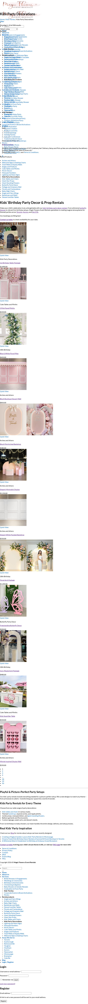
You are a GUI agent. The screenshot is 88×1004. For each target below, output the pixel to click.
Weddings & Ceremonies (11, 49)
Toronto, (20, 212)
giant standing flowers (36, 816)
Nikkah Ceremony (10, 45)
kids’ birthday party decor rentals (55, 208)
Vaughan (7, 946)
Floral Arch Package (7, 580)
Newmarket (8, 952)
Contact (5, 852)
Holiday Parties (9, 135)
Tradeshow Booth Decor (13, 139)
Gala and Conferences (12, 137)
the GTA (35, 212)
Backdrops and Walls (9, 195)
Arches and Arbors (9, 160)
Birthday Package (10, 78)
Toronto (7, 940)
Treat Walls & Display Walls (12, 165)
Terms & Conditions (9, 848)
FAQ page (56, 845)
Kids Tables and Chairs (10, 179)
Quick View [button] (4, 255)
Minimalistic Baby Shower (13, 98)
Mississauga (8, 954)
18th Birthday (9, 72)
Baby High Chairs (8, 191)
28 (3, 779)
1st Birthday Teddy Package (10, 263)
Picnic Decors (7, 171)
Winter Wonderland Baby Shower (16, 102)
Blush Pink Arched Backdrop (10, 444)
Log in (16, 980)
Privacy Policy (7, 850)
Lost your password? (7, 984)
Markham (7, 948)
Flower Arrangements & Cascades (16, 57)
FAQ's (18, 152)
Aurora (25, 212)
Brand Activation (10, 126)
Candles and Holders (11, 65)
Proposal (7, 43)
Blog (3, 118)
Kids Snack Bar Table (7, 716)
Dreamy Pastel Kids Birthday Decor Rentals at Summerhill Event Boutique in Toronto (33, 839)
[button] (2, 21)
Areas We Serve (8, 938)
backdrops (12, 814)
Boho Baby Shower (11, 96)
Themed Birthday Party (12, 114)
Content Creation (10, 129)
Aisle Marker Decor (11, 53)
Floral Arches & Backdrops (14, 59)
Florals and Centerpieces (11, 189)
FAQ (3, 859)
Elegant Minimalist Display (10, 489)
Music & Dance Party (12, 122)
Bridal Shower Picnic (11, 145)
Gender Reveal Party (11, 94)
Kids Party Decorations (11, 177)
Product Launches (10, 131)
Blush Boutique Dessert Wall (10, 399)
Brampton (8, 956)
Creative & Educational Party (14, 118)
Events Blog (6, 856)
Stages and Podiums (9, 167)
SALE (4, 854)
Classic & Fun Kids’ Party (13, 116)
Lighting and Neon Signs (11, 175)
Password (4, 976)
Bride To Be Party (10, 39)
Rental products (8, 897)
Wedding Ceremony (11, 51)
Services (5, 877)
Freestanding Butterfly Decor (11, 625)
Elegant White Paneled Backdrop (12, 535)
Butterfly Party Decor (10, 185)
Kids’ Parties (10, 19)
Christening (8, 84)
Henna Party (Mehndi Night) (14, 47)
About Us (5, 33)
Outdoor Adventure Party (13, 120)
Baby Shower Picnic (11, 147)
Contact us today (6, 220)
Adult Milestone (10, 76)
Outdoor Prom (9, 110)
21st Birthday (9, 74)
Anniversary (8, 80)
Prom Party (8, 108)
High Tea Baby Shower (12, 92)
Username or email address (10, 971)
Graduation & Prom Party (11, 104)
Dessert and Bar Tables (10, 197)
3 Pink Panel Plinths (7, 308)
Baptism (7, 86)
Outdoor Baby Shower (12, 100)
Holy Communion (10, 88)
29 (3, 781)
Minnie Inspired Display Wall (10, 761)
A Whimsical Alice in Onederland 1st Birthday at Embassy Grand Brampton (29, 841)
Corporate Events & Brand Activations (16, 124)
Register (3, 1001)
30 (3, 783)
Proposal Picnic (9, 151)
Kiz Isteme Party (10, 41)
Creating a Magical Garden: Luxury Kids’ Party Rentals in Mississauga (27, 837)
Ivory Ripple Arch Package (9, 671)
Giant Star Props (8, 181)
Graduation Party (10, 106)
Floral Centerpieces (11, 61)
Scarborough (9, 942)
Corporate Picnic (10, 153)
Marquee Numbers (9, 173)
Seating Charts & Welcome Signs (16, 55)
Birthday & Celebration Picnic (15, 149)
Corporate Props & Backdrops (15, 141)
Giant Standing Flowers (10, 183)
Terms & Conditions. (31, 152)
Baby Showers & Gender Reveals (14, 90)
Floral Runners (9, 63)
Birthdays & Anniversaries (11, 67)
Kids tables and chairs (10, 812)
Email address (5, 993)
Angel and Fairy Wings (10, 193)
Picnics (4, 143)
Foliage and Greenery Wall (11, 187)
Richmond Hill (9, 944)
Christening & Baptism (12, 43)
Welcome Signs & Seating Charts (14, 162)
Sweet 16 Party (9, 69)
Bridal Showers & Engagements (13, 35)
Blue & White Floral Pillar (9, 353)
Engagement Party (11, 37)
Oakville (7, 958)
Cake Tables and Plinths (10, 169)
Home (2, 19)
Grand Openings (10, 133)
